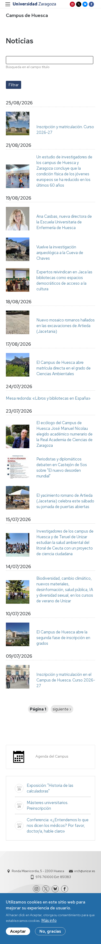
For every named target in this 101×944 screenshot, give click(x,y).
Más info (49, 920)
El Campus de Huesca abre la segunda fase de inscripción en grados (63, 637)
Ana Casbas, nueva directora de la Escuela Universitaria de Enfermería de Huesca (64, 222)
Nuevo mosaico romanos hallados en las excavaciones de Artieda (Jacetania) (65, 325)
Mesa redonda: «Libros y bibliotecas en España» (48, 398)
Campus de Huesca (27, 15)
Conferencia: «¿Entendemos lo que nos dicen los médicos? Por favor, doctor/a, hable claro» (58, 825)
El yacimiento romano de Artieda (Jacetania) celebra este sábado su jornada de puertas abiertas (65, 501)
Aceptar (18, 931)
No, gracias (50, 931)
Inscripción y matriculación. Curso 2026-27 (65, 129)
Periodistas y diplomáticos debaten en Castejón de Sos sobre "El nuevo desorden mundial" (61, 467)
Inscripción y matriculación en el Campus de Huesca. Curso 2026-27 (65, 680)
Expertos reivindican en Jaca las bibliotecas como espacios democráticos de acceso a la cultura (64, 280)
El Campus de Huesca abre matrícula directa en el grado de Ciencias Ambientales (63, 368)
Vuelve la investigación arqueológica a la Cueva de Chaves (59, 252)
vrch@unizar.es (84, 871)
